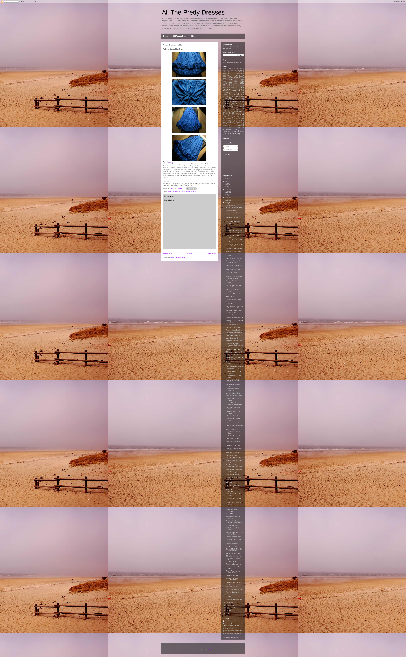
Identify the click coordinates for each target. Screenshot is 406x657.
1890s (169, 191)
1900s (235, 81)
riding (236, 118)
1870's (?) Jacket (231, 561)
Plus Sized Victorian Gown (234, 207)
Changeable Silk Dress (233, 335)
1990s (235, 87)
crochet (242, 101)
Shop (193, 36)
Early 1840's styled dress (233, 559)
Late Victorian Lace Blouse (234, 230)
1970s (230, 87)
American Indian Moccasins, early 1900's (234, 533)
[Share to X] (191, 188)
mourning (228, 113)
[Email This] (187, 188)
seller (171, 162)
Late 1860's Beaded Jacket (234, 599)
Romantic (229, 120)
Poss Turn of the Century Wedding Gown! (233, 486)
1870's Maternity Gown (233, 472)
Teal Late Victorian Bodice (234, 233)
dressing (241, 104)
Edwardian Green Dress (233, 349)
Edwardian (229, 106)
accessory (236, 94)
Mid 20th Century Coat (233, 393)
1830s (239, 73)
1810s (224, 73)
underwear (240, 125)
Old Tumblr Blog (179, 36)
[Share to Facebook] (193, 188)
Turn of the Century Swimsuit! (232, 510)
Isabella (227, 621)
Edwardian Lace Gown (233, 445)
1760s (224, 70)
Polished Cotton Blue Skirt (234, 330)
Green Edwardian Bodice (233, 355)
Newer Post (168, 253)
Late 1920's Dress (231, 210)
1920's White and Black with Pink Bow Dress (234, 245)
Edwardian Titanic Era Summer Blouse (232, 218)
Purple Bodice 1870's (232, 369)
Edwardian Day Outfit (232, 575)
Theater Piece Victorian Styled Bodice (233, 572)
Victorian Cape (230, 315)
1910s (225, 83)
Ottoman (233, 115)
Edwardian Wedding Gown (234, 556)
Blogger (211, 650)
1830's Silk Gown (231, 546)
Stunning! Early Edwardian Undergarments (234, 550)
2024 (226, 178)
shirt (238, 120)
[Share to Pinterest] (195, 188)
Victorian (187, 191)
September (230, 608)
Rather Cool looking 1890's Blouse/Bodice (234, 311)
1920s (236, 83)
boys (235, 98)
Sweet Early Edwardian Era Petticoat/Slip (234, 358)
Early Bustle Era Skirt (232, 438)
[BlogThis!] (189, 188)
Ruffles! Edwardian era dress (235, 366)
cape (242, 98)
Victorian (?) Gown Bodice (234, 251)
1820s (232, 73)
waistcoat (227, 131)
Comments (228, 149)
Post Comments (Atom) (178, 257)
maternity (234, 111)
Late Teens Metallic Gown (234, 299)
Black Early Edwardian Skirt (234, 589)
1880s (241, 77)
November (229, 602)
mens (242, 111)
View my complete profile (230, 637)
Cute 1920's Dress (231, 455)
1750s (240, 68)
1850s (233, 75)
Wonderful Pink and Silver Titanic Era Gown (234, 277)
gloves (224, 108)
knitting (226, 111)
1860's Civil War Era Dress (234, 458)
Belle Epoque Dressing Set (234, 469)
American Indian (228, 96)
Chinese (235, 100)
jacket (235, 110)
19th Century (176, 191)
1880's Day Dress (231, 480)
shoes (224, 122)
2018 (226, 184)
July (227, 613)
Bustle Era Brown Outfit (233, 436)
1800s (239, 71)
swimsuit (225, 125)
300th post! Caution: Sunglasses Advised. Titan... (233, 431)
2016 (226, 189)
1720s (229, 68)
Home (165, 36)
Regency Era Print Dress (233, 536)
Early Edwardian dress (233, 507)
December (229, 205)
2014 (226, 195)
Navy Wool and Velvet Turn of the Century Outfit (234, 307)
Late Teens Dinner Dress (233, 477)
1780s (239, 70)
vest (238, 127)
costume (234, 101)
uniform (229, 127)
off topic (225, 115)
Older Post (211, 253)
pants (228, 117)
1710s (224, 68)
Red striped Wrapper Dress (234, 294)
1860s (241, 75)
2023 (226, 181)
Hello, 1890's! (230, 296)
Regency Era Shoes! (232, 592)
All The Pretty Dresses (193, 12)
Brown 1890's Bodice (232, 514)
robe (242, 118)
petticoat (235, 117)
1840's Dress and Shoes (233, 327)
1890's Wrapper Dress (232, 587)
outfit (242, 115)
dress (227, 103)
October (229, 605)
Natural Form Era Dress (233, 553)
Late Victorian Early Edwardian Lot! (232, 579)
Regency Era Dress (232, 543)
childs (227, 100)
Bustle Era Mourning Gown (234, 341)
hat (223, 110)
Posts (227, 146)
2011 (226, 203)
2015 (226, 192)
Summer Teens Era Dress (234, 258)
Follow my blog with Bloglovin (232, 62)
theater (233, 125)
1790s (224, 71)
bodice (225, 98)
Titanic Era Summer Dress (234, 564)
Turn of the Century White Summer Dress (234, 261)
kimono (242, 109)
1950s (239, 85)
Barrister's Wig (230, 482)
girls (239, 106)
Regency (228, 118)
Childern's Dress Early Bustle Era (232, 389)
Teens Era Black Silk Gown (234, 248)
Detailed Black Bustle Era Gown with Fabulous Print (234, 403)
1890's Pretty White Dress (234, 332)
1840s (224, 75)
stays (238, 124)
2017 (226, 186)
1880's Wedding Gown (232, 324)
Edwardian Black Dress (233, 416)
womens (193, 191)
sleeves (239, 122)
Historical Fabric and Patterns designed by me (232, 47)
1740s (235, 68)
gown (231, 108)
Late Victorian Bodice (232, 474)
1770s (231, 70)
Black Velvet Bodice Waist (234, 396)
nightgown (238, 113)
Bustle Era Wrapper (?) (233, 452)
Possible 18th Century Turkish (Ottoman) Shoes (234, 521)
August (228, 610)
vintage (242, 129)
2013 (226, 197)
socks (230, 124)
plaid (242, 117)
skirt (182, 191)
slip (224, 124)
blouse (238, 96)
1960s (224, 87)
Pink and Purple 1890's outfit (234, 317)
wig (243, 131)
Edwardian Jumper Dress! (234, 352)
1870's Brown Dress (232, 525)
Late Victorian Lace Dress (234, 423)
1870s (230, 77)
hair (240, 108)
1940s (233, 85)
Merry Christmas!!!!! (232, 338)
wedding (236, 131)
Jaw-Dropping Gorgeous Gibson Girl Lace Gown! (234, 465)
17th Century (232, 71)
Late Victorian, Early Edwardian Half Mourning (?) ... (234, 345)
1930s (224, 85)
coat (242, 100)
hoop (229, 109)
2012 (226, 200)
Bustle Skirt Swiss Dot (233, 269)
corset (227, 101)
